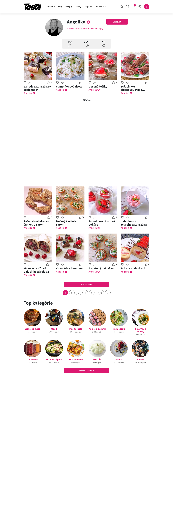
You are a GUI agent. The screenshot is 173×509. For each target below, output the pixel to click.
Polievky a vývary (140, 330)
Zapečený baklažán (101, 268)
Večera (140, 359)
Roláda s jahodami (133, 268)
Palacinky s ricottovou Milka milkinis (131, 88)
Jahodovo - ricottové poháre (102, 223)
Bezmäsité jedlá (54, 359)
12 (101, 293)
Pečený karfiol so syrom (67, 223)
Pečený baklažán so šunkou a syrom (36, 223)
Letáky (78, 6)
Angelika (28, 93)
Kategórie (50, 6)
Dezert (118, 359)
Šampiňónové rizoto (69, 86)
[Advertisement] (86, 141)
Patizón (97, 359)
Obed (54, 328)
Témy (59, 6)
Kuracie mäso (76, 359)
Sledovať (117, 22)
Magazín (88, 6)
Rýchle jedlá (119, 328)
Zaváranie (32, 359)
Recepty (68, 6)
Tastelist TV (100, 6)
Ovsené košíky (98, 86)
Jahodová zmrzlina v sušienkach (37, 88)
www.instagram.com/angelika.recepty (85, 28)
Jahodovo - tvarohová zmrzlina (134, 223)
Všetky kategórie (86, 370)
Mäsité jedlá (75, 328)
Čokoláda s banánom (70, 268)
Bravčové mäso (32, 328)
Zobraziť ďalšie (87, 285)
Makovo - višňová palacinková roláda (36, 270)
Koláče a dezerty (97, 328)
